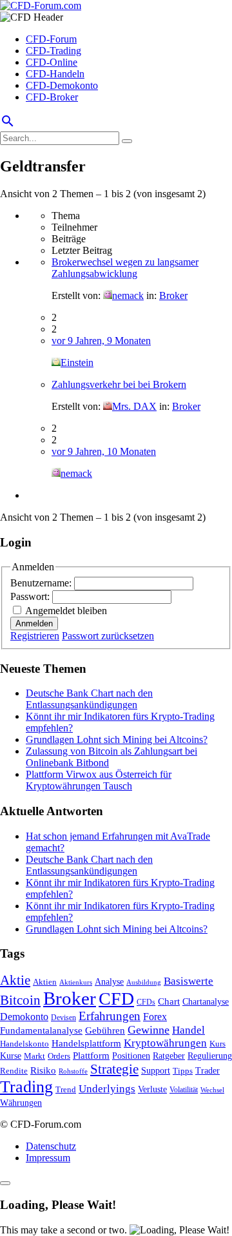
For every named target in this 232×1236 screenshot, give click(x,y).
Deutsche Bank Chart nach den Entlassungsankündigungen (89, 699)
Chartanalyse (205, 1001)
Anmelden (34, 623)
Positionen (131, 1055)
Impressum (48, 1157)
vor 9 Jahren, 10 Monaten (104, 451)
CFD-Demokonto (62, 85)
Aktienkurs (75, 982)
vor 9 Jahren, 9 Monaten (101, 340)
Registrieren (34, 635)
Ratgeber (169, 1055)
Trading (26, 1086)
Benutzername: (42, 582)
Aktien (45, 982)
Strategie (114, 1069)
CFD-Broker (52, 97)
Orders (59, 1056)
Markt (34, 1056)
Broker (173, 295)
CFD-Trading (53, 50)
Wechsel (212, 1090)
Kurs (217, 1043)
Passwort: (31, 596)
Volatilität (183, 1089)
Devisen (63, 1018)
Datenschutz (51, 1146)
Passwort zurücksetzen (108, 635)
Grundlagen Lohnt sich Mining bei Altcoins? (117, 739)
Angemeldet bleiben (66, 610)
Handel (188, 1030)
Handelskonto (24, 1043)
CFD (116, 999)
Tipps (183, 1071)
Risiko (43, 1070)
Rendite (14, 1071)
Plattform (91, 1055)
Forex (155, 1016)
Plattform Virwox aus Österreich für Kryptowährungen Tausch (98, 780)
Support (155, 1071)
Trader (207, 1071)
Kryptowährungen (165, 1043)
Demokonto (24, 1016)
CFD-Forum (51, 39)
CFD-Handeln (55, 73)
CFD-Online (51, 62)
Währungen (21, 1103)
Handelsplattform (86, 1043)
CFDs (146, 1002)
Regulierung (210, 1055)
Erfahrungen (109, 1016)
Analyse (109, 982)
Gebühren (105, 1030)
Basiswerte (188, 981)
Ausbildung (143, 982)
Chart (169, 1001)
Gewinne (148, 1029)
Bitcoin (20, 1000)
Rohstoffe (73, 1071)
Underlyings (107, 1089)
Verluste (152, 1089)
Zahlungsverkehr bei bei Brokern (119, 384)
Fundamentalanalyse (41, 1030)
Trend (65, 1089)
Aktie (15, 980)
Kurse (10, 1055)
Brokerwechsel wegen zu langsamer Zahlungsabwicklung (125, 267)
